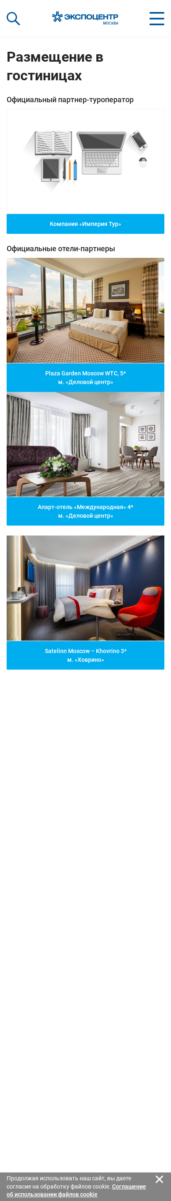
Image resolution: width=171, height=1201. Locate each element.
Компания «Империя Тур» (85, 224)
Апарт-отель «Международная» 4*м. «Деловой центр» (85, 511)
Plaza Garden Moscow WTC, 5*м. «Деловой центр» (85, 377)
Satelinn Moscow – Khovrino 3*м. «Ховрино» (86, 655)
